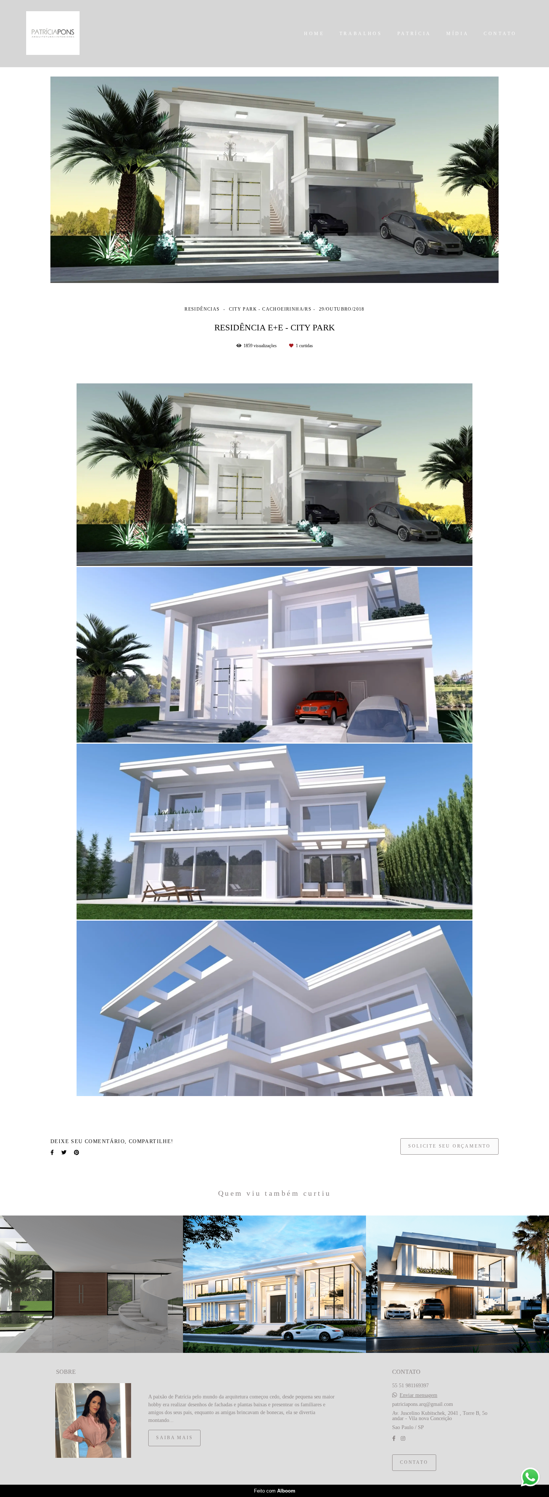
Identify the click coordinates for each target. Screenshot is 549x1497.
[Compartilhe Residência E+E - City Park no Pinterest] (76, 1152)
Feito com (274, 1491)
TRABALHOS (360, 33)
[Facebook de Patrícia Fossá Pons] (394, 1438)
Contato (414, 1462)
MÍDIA (457, 33)
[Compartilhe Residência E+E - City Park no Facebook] (52, 1152)
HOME (314, 33)
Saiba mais (174, 1437)
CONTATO (500, 33)
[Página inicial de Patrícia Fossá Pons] (56, 33)
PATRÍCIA (414, 33)
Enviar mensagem (418, 1395)
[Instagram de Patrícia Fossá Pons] (403, 1438)
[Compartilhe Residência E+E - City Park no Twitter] (63, 1152)
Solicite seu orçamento (449, 1146)
